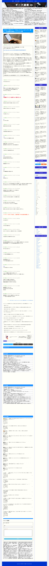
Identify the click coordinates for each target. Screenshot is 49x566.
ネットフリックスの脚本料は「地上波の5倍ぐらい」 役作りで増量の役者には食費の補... (10, 558)
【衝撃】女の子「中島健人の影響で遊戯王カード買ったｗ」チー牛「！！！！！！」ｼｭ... (10, 542)
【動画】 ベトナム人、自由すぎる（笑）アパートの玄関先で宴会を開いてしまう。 (16, 368)
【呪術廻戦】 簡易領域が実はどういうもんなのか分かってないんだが (14, 355)
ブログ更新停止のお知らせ (6, 22)
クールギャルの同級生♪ (7, 392)
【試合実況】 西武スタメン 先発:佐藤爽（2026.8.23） (11, 363)
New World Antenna (38, 242)
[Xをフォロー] (38, 164)
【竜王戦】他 (27, 21)
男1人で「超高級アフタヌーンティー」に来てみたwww (10, 547)
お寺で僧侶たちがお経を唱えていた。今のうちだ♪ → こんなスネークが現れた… (16, 366)
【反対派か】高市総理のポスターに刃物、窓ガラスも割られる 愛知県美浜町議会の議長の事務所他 (17, 324)
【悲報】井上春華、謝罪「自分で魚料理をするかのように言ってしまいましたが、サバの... (25, 556)
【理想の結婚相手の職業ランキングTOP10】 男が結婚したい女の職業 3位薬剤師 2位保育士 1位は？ (17, 307)
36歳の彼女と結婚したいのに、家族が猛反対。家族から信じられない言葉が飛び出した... (10, 545)
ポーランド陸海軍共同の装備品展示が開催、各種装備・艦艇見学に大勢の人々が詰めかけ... (17, 403)
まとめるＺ (37, 263)
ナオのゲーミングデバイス (39, 233)
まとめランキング (38, 262)
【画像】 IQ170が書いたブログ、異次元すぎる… (9, 10)
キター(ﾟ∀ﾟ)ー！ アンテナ (39, 252)
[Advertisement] (18, 378)
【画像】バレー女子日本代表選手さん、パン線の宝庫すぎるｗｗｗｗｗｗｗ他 (14, 326)
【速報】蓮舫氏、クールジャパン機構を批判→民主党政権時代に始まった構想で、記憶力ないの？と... (36, 19)
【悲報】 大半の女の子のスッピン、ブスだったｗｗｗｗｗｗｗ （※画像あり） (13, 19)
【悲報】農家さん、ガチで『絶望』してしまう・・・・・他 (34, 22)
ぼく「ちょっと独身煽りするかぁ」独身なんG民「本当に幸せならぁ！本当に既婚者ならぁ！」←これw (18, 303)
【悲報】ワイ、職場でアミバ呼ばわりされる (10, 549)
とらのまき (37, 232)
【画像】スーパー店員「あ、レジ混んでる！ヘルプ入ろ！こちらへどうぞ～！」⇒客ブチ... (25, 549)
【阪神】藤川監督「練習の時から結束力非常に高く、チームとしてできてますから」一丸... (25, 542)
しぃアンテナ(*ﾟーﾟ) (38, 253)
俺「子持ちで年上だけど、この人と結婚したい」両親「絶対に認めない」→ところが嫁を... (17, 369)
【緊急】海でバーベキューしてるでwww (24, 557)
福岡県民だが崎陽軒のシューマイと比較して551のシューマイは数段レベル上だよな (16, 370)
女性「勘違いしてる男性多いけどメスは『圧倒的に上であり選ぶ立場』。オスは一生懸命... (25, 543)
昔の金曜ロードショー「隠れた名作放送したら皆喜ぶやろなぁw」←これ (13, 13)
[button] (18, 344)
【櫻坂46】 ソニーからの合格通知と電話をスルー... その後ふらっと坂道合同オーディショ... (13, 20)
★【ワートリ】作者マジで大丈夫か (7, 9)
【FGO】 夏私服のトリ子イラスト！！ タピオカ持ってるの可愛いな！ (13, 23)
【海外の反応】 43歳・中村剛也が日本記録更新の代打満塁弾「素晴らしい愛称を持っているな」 (13, 8)
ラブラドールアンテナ (38, 264)
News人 (37, 244)
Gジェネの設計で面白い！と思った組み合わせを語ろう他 (33, 8)
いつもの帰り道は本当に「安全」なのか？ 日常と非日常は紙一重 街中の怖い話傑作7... (17, 401)
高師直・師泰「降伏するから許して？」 (9, 546)
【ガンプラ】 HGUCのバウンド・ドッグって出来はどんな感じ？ (13, 356)
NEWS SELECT (37, 243)
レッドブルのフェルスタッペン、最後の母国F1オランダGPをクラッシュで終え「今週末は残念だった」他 (18, 316)
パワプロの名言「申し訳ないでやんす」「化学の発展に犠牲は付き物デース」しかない (13, 12)
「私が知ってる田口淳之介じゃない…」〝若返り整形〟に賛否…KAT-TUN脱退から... (25, 548)
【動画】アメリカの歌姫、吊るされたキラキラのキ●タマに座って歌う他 (14, 314)
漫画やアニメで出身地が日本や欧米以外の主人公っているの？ (13, 364)
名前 (4, 525)
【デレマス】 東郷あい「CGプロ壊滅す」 (9, 371)
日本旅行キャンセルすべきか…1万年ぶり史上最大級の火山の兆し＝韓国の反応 (13, 11)
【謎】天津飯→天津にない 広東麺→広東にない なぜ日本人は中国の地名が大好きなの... (10, 543)
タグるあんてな (37, 254)
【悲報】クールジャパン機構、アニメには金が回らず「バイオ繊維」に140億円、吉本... (25, 544)
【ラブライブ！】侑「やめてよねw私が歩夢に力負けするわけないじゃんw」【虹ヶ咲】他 (36, 23)
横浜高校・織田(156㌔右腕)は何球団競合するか (25, 558)
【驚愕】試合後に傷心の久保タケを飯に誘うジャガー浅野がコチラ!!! (10, 548)
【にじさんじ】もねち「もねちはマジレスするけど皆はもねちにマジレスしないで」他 (36, 12)
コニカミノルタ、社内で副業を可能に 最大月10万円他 (33, 10)
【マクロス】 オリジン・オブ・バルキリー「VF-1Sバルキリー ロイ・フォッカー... (16, 391)
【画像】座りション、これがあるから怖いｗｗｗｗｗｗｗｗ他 (34, 13)
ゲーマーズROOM (38, 231)
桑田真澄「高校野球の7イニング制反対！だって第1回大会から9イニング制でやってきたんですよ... (36, 24)
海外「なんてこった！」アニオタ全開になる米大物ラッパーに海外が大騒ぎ (15, 365)
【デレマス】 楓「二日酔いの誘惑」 (7, 24)
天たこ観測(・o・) (6, 544)
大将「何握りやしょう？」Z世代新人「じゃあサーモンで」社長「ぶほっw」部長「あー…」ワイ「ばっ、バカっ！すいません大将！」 (18, 311)
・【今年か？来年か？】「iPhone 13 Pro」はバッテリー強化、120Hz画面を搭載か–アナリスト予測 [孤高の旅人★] (21, 300)
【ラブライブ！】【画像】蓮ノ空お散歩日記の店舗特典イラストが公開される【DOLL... (10, 557)
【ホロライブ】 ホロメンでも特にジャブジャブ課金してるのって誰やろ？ (13, 21)
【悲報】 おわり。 (6, 305)
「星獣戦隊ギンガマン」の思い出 (8, 389)
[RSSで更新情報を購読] (44, 164)
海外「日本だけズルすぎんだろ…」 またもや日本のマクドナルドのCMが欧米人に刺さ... (17, 367)
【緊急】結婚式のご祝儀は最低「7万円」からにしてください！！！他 (13, 328)
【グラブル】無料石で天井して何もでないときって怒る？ (10, 556)
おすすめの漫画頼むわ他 (28, 9)
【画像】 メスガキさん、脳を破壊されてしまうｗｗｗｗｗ (12, 390)
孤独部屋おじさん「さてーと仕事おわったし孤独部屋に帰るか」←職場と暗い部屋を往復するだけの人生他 (18, 322)
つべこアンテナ (37, 255)
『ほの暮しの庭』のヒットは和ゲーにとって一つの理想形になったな (14, 394)
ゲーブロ (37, 230)
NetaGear (37, 241)
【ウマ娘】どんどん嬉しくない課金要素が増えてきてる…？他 (34, 20)
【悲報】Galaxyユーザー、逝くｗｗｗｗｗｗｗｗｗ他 (33, 11)
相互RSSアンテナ (38, 265)
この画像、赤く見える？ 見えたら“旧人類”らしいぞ (11, 402)
